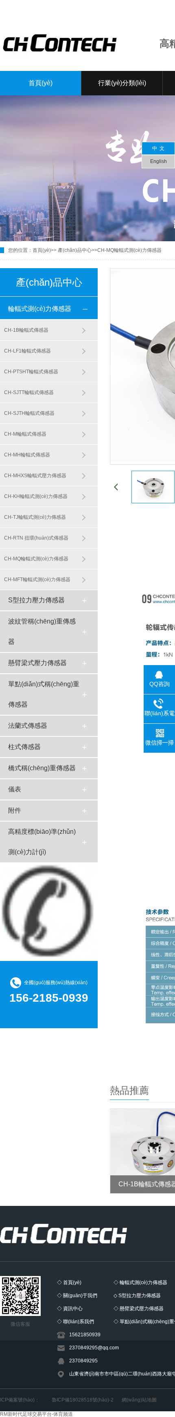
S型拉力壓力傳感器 (36, 600)
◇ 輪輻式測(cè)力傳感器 (140, 1282)
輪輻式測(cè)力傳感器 (39, 308)
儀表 (14, 789)
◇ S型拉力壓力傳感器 (137, 1295)
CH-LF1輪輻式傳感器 (27, 351)
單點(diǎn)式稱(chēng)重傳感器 (43, 694)
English (158, 161)
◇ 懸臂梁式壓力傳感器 (139, 1308)
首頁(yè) (40, 82)
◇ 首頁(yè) (69, 1282)
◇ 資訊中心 (70, 1308)
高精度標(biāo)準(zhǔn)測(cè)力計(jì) (42, 841)
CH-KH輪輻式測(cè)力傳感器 (36, 496)
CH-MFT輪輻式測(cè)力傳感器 (37, 579)
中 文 (158, 148)
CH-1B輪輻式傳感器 (26, 330)
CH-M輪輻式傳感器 (25, 434)
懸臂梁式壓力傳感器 (37, 662)
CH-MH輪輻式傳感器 (27, 455)
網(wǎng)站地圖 (139, 1400)
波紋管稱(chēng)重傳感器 (42, 631)
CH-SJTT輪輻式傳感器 (29, 392)
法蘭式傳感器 (27, 725)
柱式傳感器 (24, 746)
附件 (14, 810)
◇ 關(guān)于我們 (77, 1295)
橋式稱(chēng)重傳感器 (42, 768)
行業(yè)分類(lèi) (122, 82)
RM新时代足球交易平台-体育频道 (36, 1414)
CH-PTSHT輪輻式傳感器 (31, 372)
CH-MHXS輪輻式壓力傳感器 (35, 475)
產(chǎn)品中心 (75, 250)
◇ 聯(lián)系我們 (75, 1321)
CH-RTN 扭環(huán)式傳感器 (36, 538)
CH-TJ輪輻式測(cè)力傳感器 (35, 517)
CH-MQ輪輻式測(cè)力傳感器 (129, 250)
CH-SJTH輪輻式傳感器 (29, 413)
